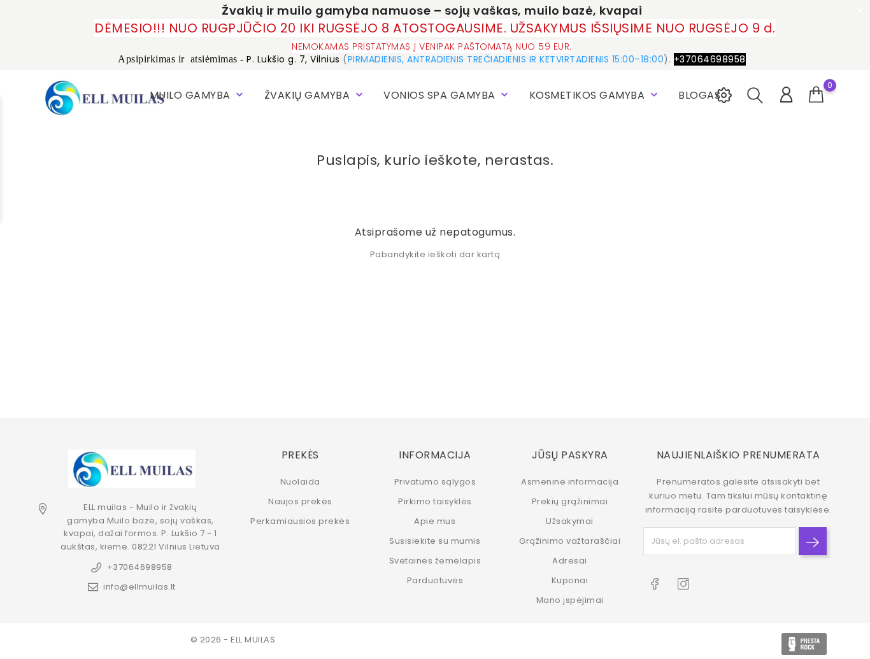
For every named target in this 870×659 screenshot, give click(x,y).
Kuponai (570, 580)
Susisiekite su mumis (434, 541)
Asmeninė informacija (569, 482)
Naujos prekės (300, 501)
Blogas (699, 95)
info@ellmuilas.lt (139, 587)
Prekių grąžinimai (570, 501)
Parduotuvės (435, 580)
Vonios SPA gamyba (447, 95)
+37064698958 (140, 567)
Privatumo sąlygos (435, 482)
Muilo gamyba (198, 95)
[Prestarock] (804, 644)
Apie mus (434, 521)
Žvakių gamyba (315, 95)
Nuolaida (300, 482)
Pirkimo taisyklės (435, 501)
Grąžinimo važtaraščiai (569, 541)
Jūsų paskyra (570, 455)
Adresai (569, 561)
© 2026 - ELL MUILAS (233, 640)
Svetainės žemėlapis (435, 561)
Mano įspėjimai (570, 600)
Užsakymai (570, 521)
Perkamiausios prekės (300, 521)
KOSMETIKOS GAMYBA (594, 95)
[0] (816, 94)
